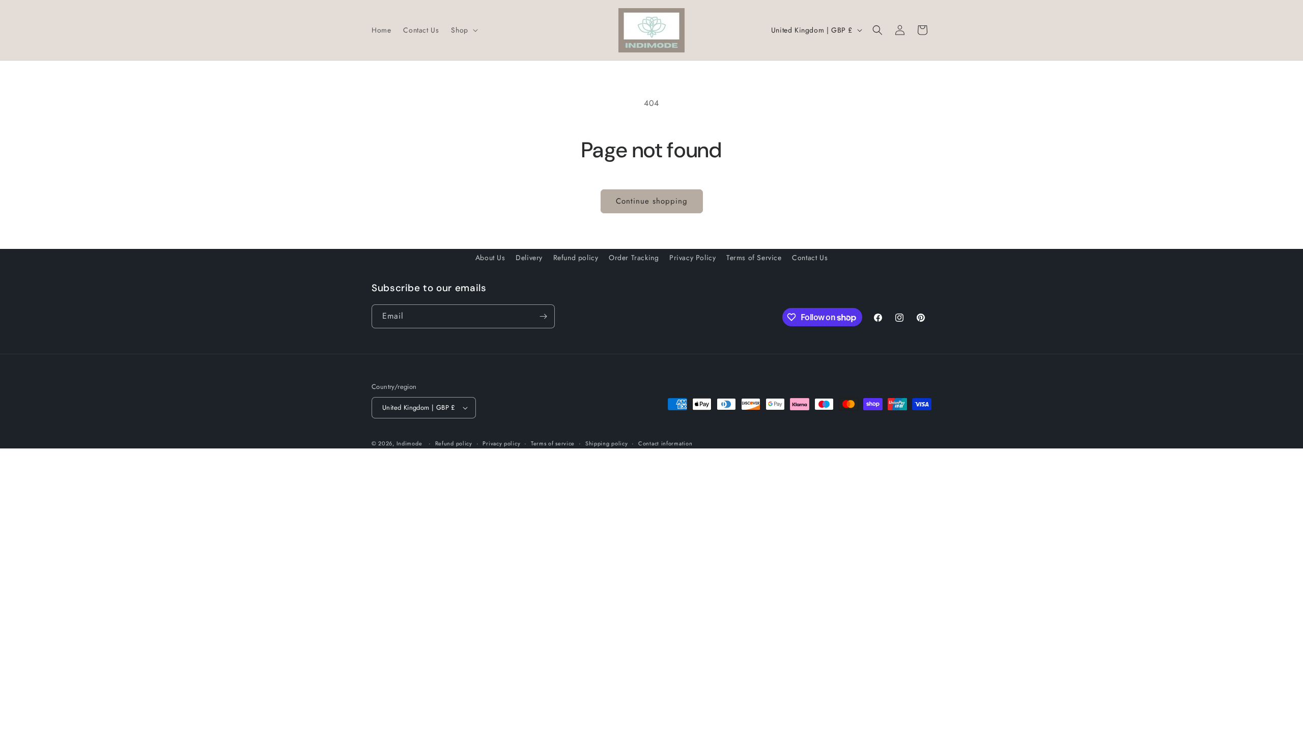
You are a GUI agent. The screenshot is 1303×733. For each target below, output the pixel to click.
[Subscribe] (543, 316)
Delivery (529, 257)
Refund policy (576, 257)
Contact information (665, 443)
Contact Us (810, 257)
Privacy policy (501, 443)
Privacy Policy (692, 257)
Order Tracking (634, 257)
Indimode (409, 443)
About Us (490, 257)
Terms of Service (754, 257)
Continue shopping (652, 201)
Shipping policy (606, 443)
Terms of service (553, 443)
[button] (463, 30)
